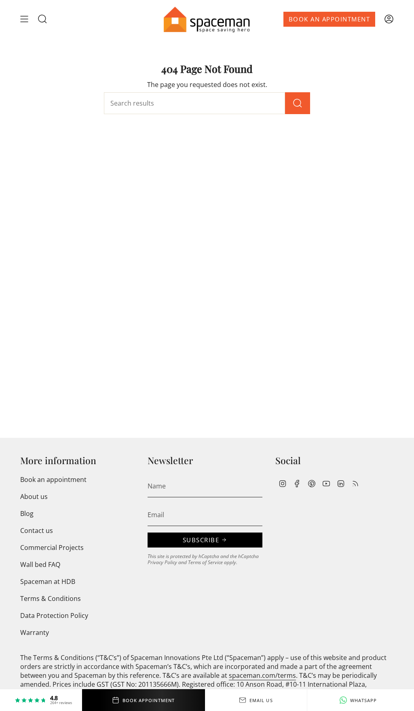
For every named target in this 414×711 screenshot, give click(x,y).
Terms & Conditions (50, 598)
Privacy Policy (162, 562)
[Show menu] (24, 19)
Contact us (36, 530)
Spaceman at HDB (47, 581)
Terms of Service (205, 562)
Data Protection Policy (54, 615)
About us (34, 496)
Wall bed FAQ (40, 564)
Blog (27, 513)
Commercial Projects (52, 547)
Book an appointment (53, 479)
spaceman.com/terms (262, 675)
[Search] (297, 103)
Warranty (34, 632)
